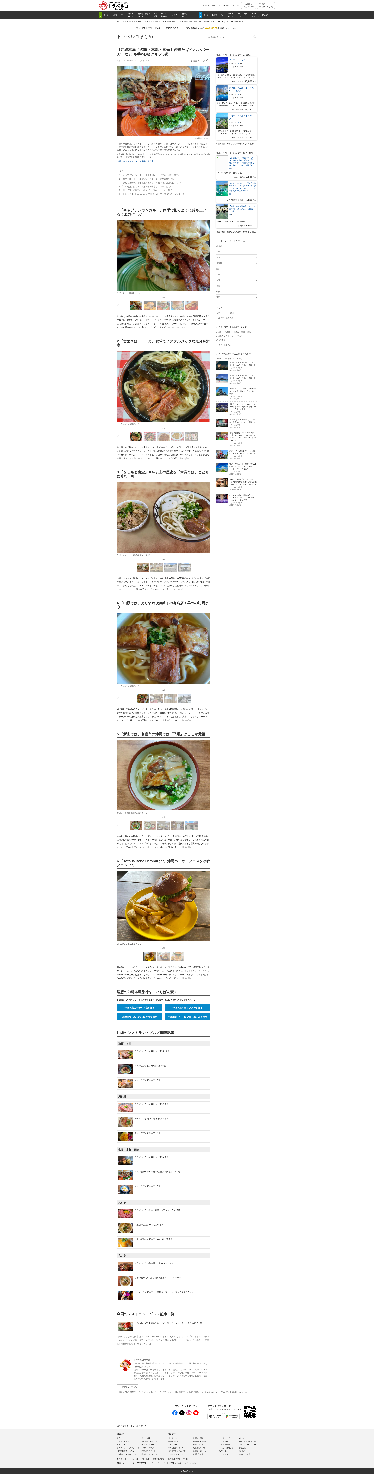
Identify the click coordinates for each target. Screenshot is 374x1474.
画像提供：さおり (202, 138)
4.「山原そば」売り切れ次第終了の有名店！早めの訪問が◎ (146, 186)
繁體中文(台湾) (158, 1459)
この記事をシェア (198, 61)
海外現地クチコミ (200, 1448)
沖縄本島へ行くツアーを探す (187, 1007)
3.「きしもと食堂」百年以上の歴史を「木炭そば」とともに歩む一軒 (150, 183)
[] (231, 28)
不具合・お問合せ (226, 1448)
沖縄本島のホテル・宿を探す (139, 1007)
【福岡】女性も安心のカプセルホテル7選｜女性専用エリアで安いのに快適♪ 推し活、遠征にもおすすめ (237, 484)
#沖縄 (227, 332)
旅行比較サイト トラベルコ (118, 22)
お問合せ (248, 5)
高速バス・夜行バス (149, 1441)
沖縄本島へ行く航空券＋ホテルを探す (187, 1017)
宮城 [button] (218, 252)
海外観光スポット (200, 1441)
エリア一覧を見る (225, 318)
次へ (207, 305)
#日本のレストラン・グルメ (229, 336)
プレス (241, 1438)
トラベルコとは (209, 5)
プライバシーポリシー (247, 1445)
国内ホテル (121, 1438)
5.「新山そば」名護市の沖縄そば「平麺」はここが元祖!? (145, 190)
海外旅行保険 (198, 1438)
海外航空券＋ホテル (176, 1448)
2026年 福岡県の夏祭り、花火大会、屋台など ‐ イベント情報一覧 (236, 423)
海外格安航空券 (174, 1441)
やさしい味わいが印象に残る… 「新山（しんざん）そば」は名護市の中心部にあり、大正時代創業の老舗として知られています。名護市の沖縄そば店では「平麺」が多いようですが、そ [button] (163, 841)
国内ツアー (121, 1445)
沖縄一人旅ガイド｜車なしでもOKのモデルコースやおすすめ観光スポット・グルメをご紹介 (236, 469)
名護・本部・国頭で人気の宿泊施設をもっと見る (235, 144)
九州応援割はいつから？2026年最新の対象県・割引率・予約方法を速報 (236, 394)
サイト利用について (227, 1441)
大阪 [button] (218, 280)
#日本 (218, 332)
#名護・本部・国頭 (242, 332)
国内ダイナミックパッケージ (128, 1448)
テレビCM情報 (244, 1454)
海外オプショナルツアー (177, 1451)
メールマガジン (225, 1454)
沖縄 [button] (218, 297)
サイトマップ (224, 1438)
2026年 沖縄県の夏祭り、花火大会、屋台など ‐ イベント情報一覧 (236, 379)
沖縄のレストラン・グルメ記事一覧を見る (136, 161)
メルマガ (236, 5)
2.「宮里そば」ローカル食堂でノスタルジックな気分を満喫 (146, 179)
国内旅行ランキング (149, 1454)
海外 (232, 313)
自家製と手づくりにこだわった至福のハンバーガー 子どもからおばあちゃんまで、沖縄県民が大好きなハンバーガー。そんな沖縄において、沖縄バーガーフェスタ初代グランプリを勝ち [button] (163, 972)
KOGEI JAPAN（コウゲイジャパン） (183, 1463)
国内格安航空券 (123, 1441)
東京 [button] (218, 257)
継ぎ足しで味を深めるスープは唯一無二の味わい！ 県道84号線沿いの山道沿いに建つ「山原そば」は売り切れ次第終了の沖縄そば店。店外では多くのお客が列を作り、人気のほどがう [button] (163, 714)
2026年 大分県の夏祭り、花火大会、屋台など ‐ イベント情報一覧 (236, 454)
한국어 (186, 1459)
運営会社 (242, 1448)
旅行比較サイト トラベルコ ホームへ (132, 1426)
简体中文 (145, 1459)
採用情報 (242, 1451)
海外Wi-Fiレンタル (175, 1454)
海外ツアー (172, 1445)
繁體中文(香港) (174, 1459)
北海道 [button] (219, 246)
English (135, 1459)
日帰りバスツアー (148, 1448)
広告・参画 (223, 1451)
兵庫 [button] (218, 286)
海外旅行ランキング (200, 1451)
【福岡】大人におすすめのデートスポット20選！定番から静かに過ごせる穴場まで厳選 (236, 409)
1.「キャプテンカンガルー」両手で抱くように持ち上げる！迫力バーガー (152, 175)
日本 (218, 313)
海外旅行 (172, 1434)
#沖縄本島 (221, 340)
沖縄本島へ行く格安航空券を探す (139, 1017)
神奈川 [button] (219, 263)
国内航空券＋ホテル (126, 1451)
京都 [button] (218, 274)
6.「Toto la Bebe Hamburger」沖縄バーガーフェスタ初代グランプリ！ (152, 194)
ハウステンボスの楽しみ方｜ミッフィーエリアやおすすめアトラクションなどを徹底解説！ (236, 500)
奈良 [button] (218, 291)
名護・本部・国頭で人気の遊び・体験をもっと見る (236, 232)
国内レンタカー (147, 1445)
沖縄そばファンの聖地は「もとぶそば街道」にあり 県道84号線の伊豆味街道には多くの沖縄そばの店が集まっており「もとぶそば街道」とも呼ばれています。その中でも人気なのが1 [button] (163, 584)
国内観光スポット (148, 1451)
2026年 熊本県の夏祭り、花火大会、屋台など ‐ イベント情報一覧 (236, 366)
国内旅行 (120, 1434)
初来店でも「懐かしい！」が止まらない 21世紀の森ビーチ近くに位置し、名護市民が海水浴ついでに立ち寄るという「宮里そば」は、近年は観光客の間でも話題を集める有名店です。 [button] (163, 453)
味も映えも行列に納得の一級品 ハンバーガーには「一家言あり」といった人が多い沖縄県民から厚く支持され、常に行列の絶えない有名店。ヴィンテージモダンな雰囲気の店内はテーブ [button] (163, 322)
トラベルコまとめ (135, 36)
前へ (120, 305)
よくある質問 (224, 5)
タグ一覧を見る (225, 345)
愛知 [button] (218, 269)
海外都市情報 (198, 1454)
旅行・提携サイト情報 (247, 1441)
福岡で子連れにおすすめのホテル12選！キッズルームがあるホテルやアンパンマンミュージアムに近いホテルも (236, 439)
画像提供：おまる (141, 555)
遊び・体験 (145, 1438)
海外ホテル (172, 1438)
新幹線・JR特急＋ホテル (128, 1454)
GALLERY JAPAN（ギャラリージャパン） (149, 1463)
